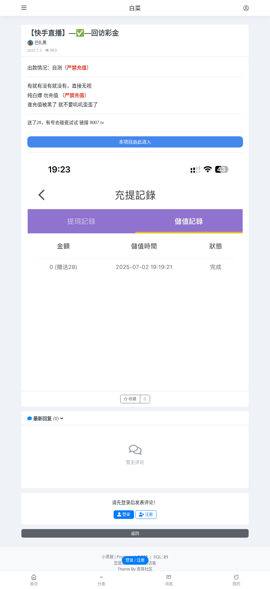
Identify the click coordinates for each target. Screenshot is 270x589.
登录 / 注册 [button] (135, 560)
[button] (61, 418)
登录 (125, 514)
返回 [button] (135, 533)
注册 (148, 514)
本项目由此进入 (135, 141)
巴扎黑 (40, 42)
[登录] (246, 7)
